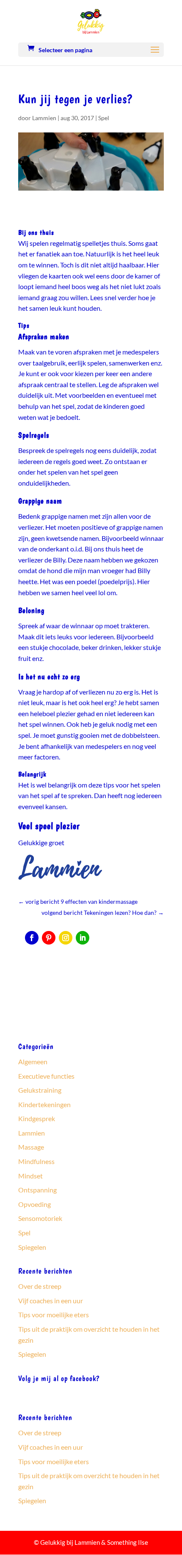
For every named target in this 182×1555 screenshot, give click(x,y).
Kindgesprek (36, 1118)
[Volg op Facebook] (32, 938)
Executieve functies (46, 1076)
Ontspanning (37, 1190)
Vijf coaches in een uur (50, 1300)
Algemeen (32, 1061)
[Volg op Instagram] (65, 938)
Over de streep (39, 1286)
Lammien (44, 117)
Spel (103, 117)
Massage (31, 1147)
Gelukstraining (39, 1090)
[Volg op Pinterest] (48, 938)
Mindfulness (36, 1161)
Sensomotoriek (40, 1218)
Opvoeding (34, 1204)
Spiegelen (32, 1247)
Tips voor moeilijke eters (53, 1314)
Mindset (30, 1176)
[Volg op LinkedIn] (82, 938)
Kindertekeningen (44, 1104)
